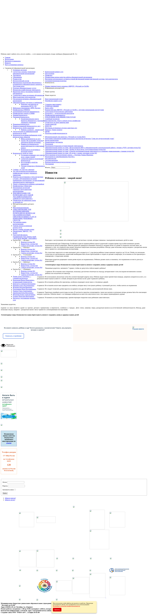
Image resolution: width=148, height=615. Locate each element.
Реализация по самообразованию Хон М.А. (60, 157)
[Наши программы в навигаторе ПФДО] (119, 572)
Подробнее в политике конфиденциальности (66, 606)
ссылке (8, 443)
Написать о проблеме (13, 336)
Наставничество (50, 158)
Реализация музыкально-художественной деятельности (64, 146)
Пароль (4, 486)
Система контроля (51, 160)
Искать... (48, 167)
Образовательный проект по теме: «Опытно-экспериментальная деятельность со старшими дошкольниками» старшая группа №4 (89, 151)
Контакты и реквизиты (13, 61)
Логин (4, 482)
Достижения (49, 164)
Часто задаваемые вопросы (14, 65)
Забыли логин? (10, 500)
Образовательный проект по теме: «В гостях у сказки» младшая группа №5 (71, 153)
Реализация (49, 144)
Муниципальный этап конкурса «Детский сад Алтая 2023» (65, 137)
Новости (8, 63)
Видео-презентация (51, 140)
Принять (57, 609)
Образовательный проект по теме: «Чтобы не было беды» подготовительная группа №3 (75, 149)
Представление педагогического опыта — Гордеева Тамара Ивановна (69, 155)
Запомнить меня (8, 490)
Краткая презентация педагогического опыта (60, 162)
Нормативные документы (54, 142)
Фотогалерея (9, 59)
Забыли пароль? (10, 498)
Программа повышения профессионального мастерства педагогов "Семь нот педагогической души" (79, 138)
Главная (7, 57)
